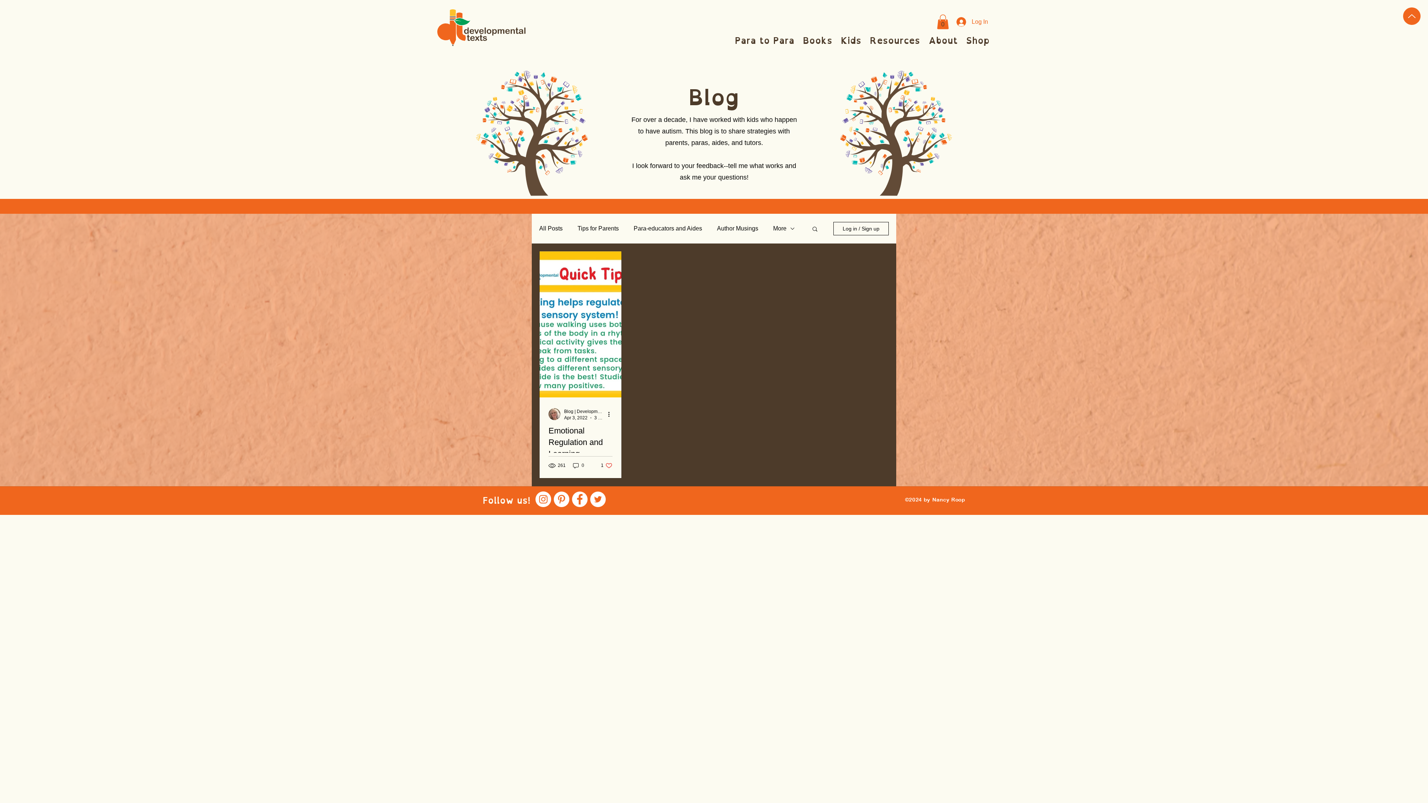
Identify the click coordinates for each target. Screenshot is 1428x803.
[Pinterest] (561, 499)
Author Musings (737, 228)
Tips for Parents (598, 228)
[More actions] (611, 414)
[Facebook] (580, 499)
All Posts (551, 228)
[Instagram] (543, 499)
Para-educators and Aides (668, 228)
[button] (943, 21)
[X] (598, 499)
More (780, 228)
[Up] (1412, 16)
